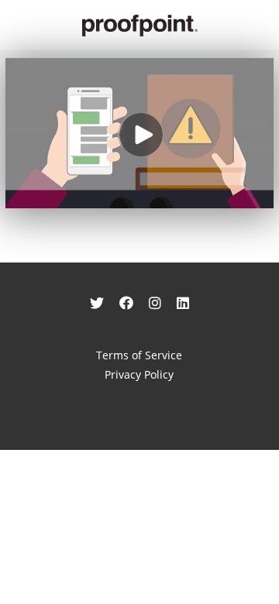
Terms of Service (139, 355)
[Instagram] (155, 302)
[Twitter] (97, 302)
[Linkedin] (183, 302)
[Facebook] (126, 302)
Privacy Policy (139, 374)
